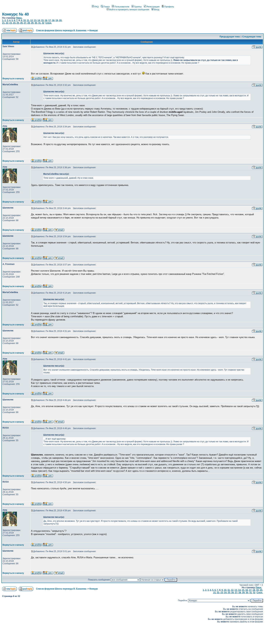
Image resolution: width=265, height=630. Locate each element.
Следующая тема (251, 36)
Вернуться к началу (13, 78)
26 (21, 23)
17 (49, 20)
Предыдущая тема (230, 36)
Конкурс (93, 30)
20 (60, 20)
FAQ (96, 6)
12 (31, 20)
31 (39, 23)
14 (38, 20)
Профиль (169, 6)
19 (57, 20)
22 (7, 23)
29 (32, 23)
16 (46, 20)
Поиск (106, 6)
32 (43, 23)
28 (28, 23)
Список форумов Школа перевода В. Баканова (61, 30)
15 (42, 20)
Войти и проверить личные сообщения (129, 9)
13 (35, 20)
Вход (156, 9)
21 (3, 23)
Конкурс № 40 (15, 14)
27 (25, 23)
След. (48, 23)
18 (53, 20)
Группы (138, 6)
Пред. (19, 18)
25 (18, 23)
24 (14, 23)
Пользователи (121, 6)
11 (28, 20)
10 (24, 20)
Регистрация (153, 6)
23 (10, 23)
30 (36, 23)
